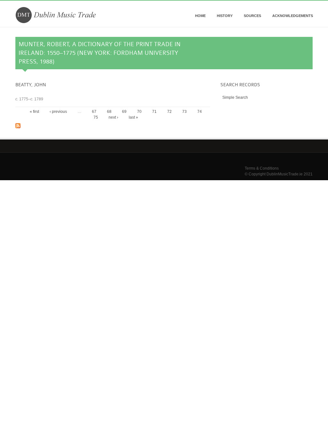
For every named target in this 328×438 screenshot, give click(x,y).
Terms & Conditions (262, 168)
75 (96, 117)
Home (200, 16)
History (225, 16)
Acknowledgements (292, 16)
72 (169, 111)
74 (199, 111)
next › (113, 117)
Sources (252, 16)
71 (154, 111)
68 (109, 111)
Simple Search (235, 97)
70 (139, 111)
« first (34, 111)
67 (94, 111)
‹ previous (58, 111)
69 (124, 111)
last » (133, 117)
